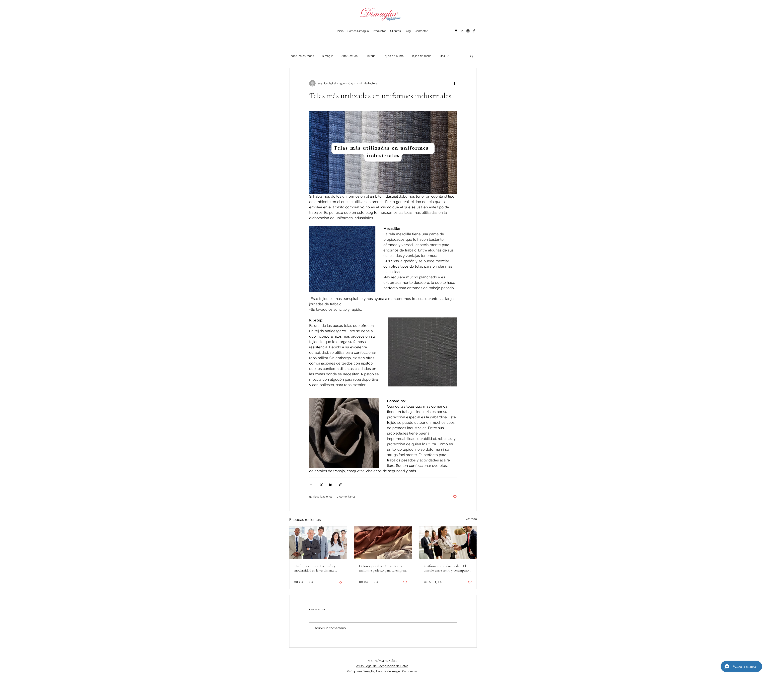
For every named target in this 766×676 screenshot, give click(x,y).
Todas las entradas (301, 55)
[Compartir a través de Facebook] (311, 484)
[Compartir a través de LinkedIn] (331, 484)
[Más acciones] (454, 83)
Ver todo (471, 518)
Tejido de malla (421, 55)
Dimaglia (328, 55)
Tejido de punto (393, 55)
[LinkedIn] (462, 31)
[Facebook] (474, 31)
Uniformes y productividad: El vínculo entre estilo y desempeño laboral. (446, 568)
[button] (472, 56)
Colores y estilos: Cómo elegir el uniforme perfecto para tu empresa (383, 568)
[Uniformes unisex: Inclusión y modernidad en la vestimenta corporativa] (318, 542)
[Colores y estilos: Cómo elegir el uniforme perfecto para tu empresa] (383, 542)
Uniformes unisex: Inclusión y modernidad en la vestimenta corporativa (315, 568)
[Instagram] (468, 31)
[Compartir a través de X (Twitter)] (321, 484)
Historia (370, 55)
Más (442, 55)
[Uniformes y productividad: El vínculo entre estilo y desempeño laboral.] (448, 542)
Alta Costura (350, 55)
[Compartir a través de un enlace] (340, 484)
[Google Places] (456, 31)
